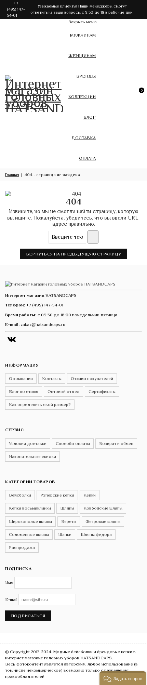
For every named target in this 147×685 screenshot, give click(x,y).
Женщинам (82, 55)
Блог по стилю (23, 391)
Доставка (83, 137)
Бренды (86, 76)
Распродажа (22, 547)
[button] (122, 678)
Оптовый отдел (63, 391)
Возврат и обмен (116, 443)
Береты (68, 521)
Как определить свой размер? (40, 404)
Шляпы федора (96, 534)
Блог (89, 117)
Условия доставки (27, 443)
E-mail (11, 599)
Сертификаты (102, 391)
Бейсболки (20, 495)
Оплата (87, 158)
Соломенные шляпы (29, 534)
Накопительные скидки (32, 456)
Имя (9, 582)
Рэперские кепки (57, 495)
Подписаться (28, 615)
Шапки (64, 534)
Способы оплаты (73, 443)
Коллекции (82, 96)
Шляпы (67, 508)
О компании (21, 378)
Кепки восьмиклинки (30, 508)
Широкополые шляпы (30, 521)
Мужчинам (83, 35)
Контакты (52, 378)
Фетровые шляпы (102, 521)
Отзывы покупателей (92, 378)
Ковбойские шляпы (102, 508)
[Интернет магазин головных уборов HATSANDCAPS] (34, 92)
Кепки (89, 495)
